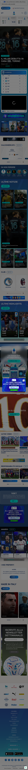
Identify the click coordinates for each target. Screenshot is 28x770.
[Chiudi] (24, 380)
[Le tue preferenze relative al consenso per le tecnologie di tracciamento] (25, 767)
